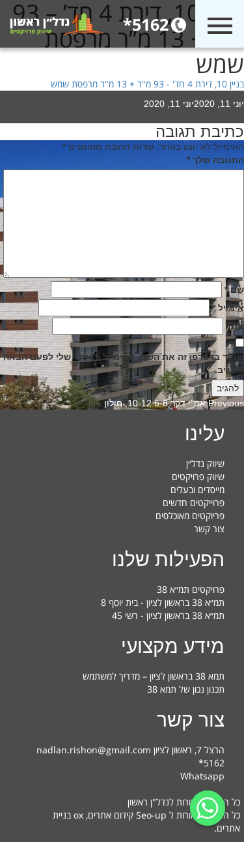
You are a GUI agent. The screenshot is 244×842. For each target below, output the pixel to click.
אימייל (228, 308)
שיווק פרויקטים (198, 476)
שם (234, 289)
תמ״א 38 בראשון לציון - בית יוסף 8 (162, 602)
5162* (146, 24)
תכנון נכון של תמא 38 (185, 689)
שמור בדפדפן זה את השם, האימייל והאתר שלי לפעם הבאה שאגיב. (123, 363)
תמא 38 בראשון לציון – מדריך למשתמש (153, 676)
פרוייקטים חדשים (193, 502)
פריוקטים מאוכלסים (190, 515)
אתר (235, 326)
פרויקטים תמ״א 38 (190, 589)
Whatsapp (202, 776)
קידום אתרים (110, 815)
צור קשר (209, 528)
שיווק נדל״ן (205, 463)
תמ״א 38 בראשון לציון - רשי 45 (168, 615)
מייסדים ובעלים (197, 489)
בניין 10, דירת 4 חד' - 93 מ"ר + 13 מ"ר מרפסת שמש (147, 84)
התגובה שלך (215, 160)
